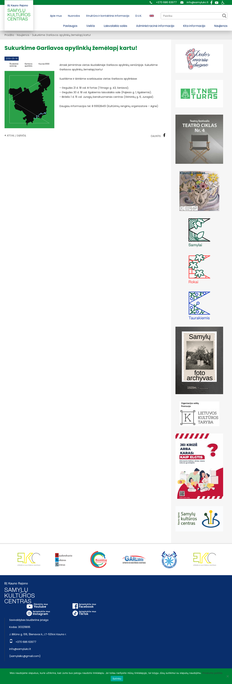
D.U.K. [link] (138, 16)
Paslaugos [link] (70, 26)
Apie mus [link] (56, 16)
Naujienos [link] (220, 26)
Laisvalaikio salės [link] (115, 26)
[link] (163, 2)
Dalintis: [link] (156, 136)
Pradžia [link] (9, 35)
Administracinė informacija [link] (155, 26)
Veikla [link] (90, 26)
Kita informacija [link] (194, 26)
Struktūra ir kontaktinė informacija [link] (107, 16)
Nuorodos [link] (74, 16)
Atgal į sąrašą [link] (15, 135)
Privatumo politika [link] (212, 672)
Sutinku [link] (117, 678)
